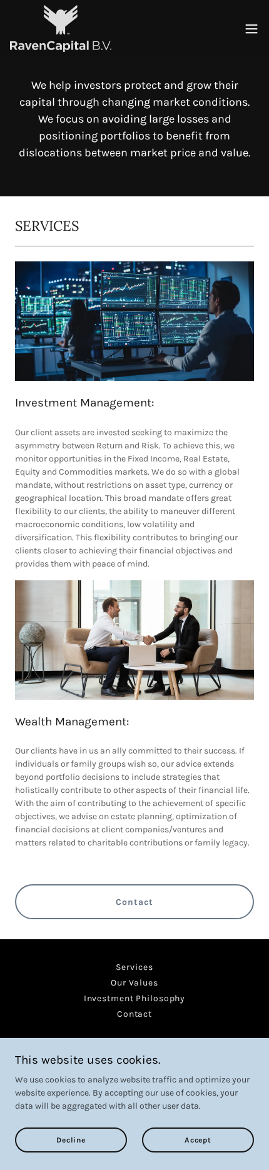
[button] (251, 28)
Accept (198, 1140)
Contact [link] (134, 1014)
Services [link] (134, 967)
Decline (70, 1140)
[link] (60, 28)
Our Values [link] (134, 982)
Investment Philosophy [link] (135, 998)
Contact (134, 902)
